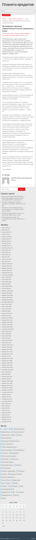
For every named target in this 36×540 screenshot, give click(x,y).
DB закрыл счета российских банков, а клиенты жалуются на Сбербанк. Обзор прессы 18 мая (13, 209)
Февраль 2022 (6, 236)
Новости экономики (7, 450)
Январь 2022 (5, 239)
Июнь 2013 (5, 408)
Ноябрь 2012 (5, 419)
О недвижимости (19, 450)
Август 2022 (5, 227)
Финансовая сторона (7, 462)
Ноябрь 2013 (5, 396)
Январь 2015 (5, 383)
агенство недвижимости (8, 477)
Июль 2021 (5, 252)
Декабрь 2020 (6, 268)
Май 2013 (4, 410)
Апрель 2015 (5, 376)
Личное (20, 435)
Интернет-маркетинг (18, 432)
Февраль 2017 (6, 358)
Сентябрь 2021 (6, 248)
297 (7, 429)
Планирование (14, 453)
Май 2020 (4, 284)
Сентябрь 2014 (6, 392)
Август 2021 (5, 250)
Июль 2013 (5, 405)
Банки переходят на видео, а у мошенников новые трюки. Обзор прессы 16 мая (13, 218)
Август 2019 (5, 304)
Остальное (5, 453)
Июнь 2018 (5, 336)
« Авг (3, 526)
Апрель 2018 (5, 340)
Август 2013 (5, 403)
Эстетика (4, 474)
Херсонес (18, 465)
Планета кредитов (18, 4)
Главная (4, 18)
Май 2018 (4, 338)
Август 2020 (5, 277)
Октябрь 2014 (6, 390)
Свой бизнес (5, 459)
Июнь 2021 (5, 254)
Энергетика (21, 471)
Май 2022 (4, 230)
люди (21, 486)
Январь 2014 (5, 394)
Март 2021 (5, 261)
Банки (10, 18)
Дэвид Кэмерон (6, 432)
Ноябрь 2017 (5, 351)
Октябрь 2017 (6, 354)
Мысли (4, 444)
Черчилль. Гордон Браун (8, 471)
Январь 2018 (5, 347)
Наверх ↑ (33, 538)
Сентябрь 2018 (6, 329)
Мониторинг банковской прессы (10, 441)
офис (13, 492)
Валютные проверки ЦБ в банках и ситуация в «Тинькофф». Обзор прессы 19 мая (14, 203)
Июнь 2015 (5, 372)
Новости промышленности (9, 447)
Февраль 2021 (6, 263)
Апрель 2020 (5, 286)
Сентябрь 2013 (6, 401)
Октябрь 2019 (6, 299)
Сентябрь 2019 (6, 302)
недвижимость (6, 492)
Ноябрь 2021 (5, 243)
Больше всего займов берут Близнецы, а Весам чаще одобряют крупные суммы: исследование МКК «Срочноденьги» (13, 198)
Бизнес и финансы (18, 18)
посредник (21, 492)
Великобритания (19, 429)
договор (15, 483)
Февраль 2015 (6, 381)
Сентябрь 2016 (6, 369)
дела (3, 483)
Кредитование (6, 435)
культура (4, 486)
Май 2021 (4, 257)
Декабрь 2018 (6, 322)
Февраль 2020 (6, 290)
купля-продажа (13, 486)
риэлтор (16, 495)
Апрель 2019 (5, 313)
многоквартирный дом (8, 489)
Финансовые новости (7, 465)
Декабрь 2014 (6, 385)
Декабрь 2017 (6, 349)
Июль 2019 (5, 306)
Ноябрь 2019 (5, 297)
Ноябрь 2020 (5, 270)
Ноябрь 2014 (5, 387)
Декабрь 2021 (6, 241)
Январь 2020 (5, 293)
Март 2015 (5, 378)
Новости (10, 444)
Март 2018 (5, 342)
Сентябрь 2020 (6, 275)
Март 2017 (5, 356)
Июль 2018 (5, 333)
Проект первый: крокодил (9, 456)
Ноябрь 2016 (5, 365)
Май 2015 (4, 374)
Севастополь (14, 459)
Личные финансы (6, 438)
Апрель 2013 (5, 412)
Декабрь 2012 (6, 417)
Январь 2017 (5, 360)
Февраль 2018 (6, 345)
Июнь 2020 (5, 281)
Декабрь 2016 (6, 363)
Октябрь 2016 (6, 367)
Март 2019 (5, 315)
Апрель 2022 (5, 232)
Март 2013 (5, 415)
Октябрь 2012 (6, 421)
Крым (13, 435)
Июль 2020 (5, 279)
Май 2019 (4, 311)
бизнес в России (6, 480)
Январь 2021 (5, 266)
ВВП (11, 429)
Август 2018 (5, 331)
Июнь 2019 (5, 308)
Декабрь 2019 (6, 295)
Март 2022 (5, 234)
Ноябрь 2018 (5, 324)
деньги (9, 483)
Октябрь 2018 (6, 327)
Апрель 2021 (5, 259)
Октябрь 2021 (6, 245)
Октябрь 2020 (6, 272)
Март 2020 (5, 288)
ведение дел (16, 480)
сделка (4, 498)
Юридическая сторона (15, 474)
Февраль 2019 (6, 318)
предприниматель (7, 495)
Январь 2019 (5, 320)
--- (2, 429)
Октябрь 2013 (6, 399)
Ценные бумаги (6, 468)
